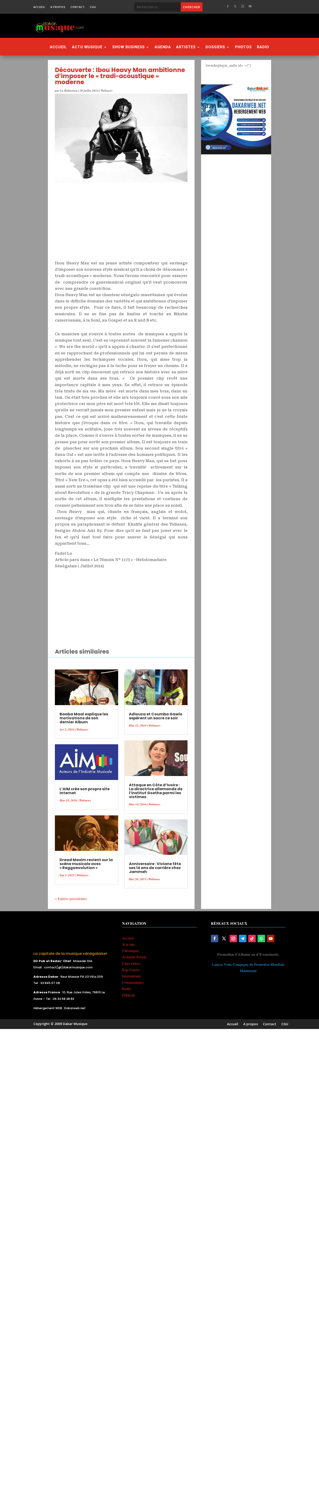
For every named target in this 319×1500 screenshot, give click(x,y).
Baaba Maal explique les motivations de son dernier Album (84, 718)
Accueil (39, 7)
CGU (93, 7)
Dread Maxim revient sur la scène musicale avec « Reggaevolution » (86, 863)
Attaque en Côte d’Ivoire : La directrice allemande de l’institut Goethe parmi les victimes (155, 791)
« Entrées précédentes (71, 898)
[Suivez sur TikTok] (252, 938)
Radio (263, 47)
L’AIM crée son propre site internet (85, 791)
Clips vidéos (131, 963)
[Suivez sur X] (235, 6)
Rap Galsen (130, 969)
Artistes (186, 47)
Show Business (128, 47)
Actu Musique (87, 47)
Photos (243, 47)
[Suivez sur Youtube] (250, 6)
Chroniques (130, 950)
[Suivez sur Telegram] (242, 938)
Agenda (163, 47)
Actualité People (134, 956)
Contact (78, 7)
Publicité (128, 995)
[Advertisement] (185, 25)
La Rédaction (69, 90)
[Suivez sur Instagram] (242, 6)
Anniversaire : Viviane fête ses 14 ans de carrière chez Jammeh (155, 867)
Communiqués (133, 982)
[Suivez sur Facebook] (227, 6)
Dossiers (215, 47)
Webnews (107, 90)
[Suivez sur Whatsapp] (261, 938)
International (131, 975)
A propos (57, 7)
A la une (128, 944)
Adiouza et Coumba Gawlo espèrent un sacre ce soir (155, 716)
